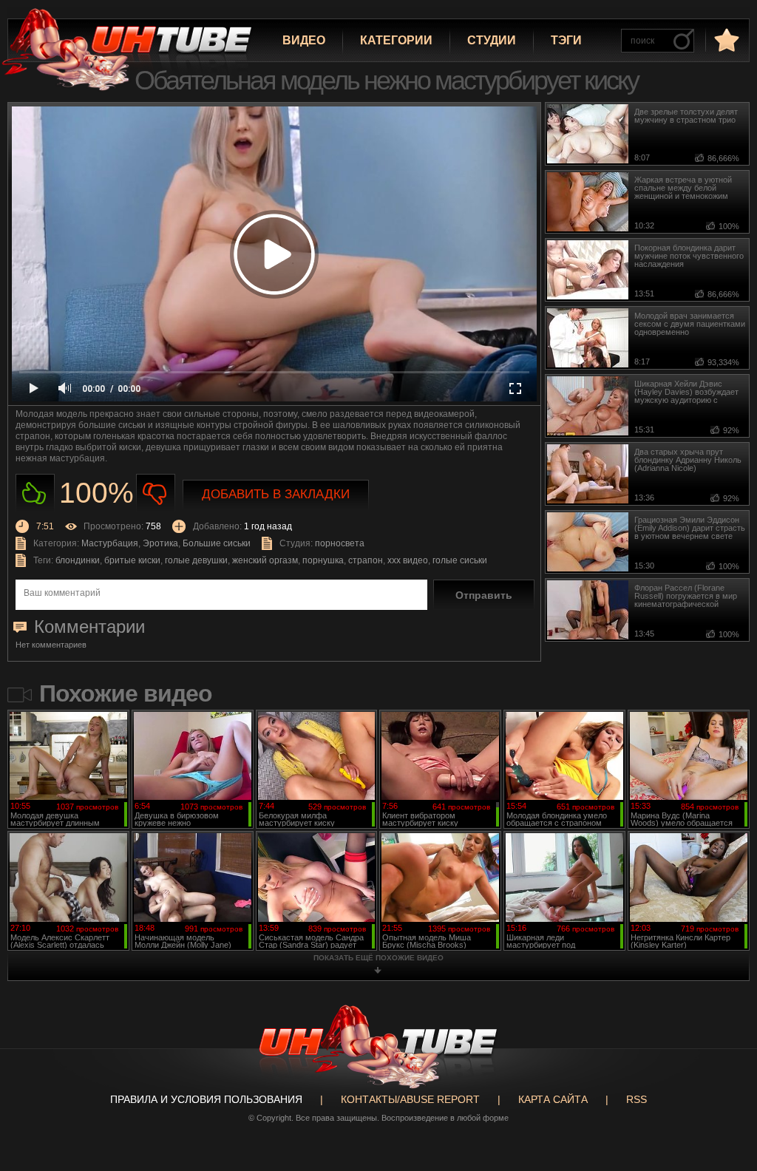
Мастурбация (109, 543)
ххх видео (407, 560)
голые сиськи (459, 560)
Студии (491, 40)
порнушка (323, 560)
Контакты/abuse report (410, 1099)
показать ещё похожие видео (378, 958)
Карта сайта (553, 1099)
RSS (636, 1099)
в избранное (725, 39)
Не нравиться (155, 493)
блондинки (77, 560)
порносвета (339, 543)
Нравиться (35, 493)
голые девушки (196, 560)
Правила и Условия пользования (206, 1099)
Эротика (160, 543)
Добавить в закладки (276, 494)
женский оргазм (265, 560)
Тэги (566, 40)
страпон (365, 560)
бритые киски (132, 560)
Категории (396, 40)
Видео (303, 40)
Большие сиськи (217, 543)
